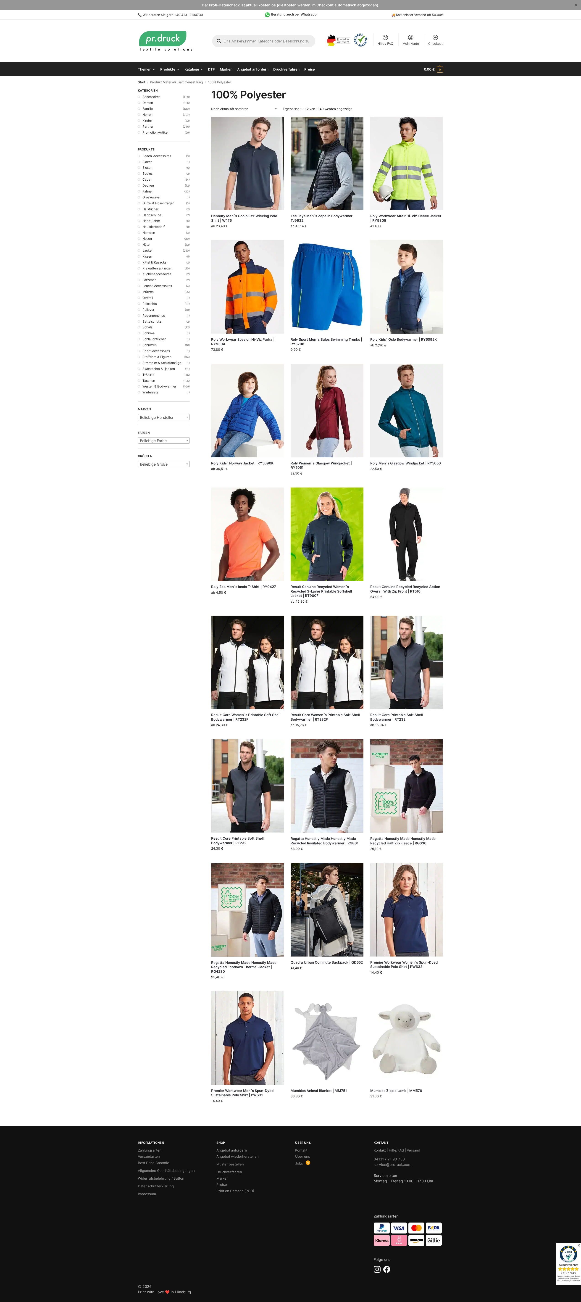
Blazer (147, 162)
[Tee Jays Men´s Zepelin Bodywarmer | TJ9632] (327, 163)
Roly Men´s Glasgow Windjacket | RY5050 (405, 463)
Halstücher (150, 209)
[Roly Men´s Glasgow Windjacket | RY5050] (406, 410)
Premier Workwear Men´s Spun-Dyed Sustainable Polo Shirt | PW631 (242, 1093)
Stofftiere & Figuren (156, 357)
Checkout (435, 43)
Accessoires (151, 97)
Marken (222, 1178)
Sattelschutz (151, 321)
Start (141, 82)
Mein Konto (410, 43)
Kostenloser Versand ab (414, 15)
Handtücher (151, 221)
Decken (148, 185)
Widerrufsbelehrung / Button (161, 1178)
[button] (433, 69)
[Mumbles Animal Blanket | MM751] (327, 1038)
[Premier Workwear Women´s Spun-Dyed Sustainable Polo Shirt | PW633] (406, 909)
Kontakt (301, 1150)
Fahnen (147, 191)
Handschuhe (151, 215)
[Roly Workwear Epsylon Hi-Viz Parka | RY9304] (247, 287)
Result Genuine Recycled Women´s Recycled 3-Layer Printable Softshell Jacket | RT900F (321, 591)
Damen (147, 103)
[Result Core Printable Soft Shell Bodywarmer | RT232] (406, 662)
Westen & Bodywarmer (159, 386)
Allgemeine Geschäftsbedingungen (166, 1170)
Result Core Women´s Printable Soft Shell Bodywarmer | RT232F (245, 717)
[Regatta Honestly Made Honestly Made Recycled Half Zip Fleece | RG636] (406, 786)
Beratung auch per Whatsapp (294, 14)
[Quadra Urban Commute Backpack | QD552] (327, 909)
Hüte (146, 244)
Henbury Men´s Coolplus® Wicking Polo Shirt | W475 (244, 218)
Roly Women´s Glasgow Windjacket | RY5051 (321, 465)
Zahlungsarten (149, 1150)
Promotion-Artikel (155, 132)
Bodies (147, 173)
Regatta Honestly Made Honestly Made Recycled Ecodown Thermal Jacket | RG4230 (243, 967)
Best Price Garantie (153, 1163)
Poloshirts (149, 304)
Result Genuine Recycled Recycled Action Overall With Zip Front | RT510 (405, 589)
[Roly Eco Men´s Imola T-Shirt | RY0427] (247, 534)
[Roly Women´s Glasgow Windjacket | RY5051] (327, 410)
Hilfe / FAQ (385, 43)
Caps (146, 179)
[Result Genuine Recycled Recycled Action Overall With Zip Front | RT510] (406, 534)
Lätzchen (149, 280)
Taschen (148, 380)
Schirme (148, 333)
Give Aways (151, 197)
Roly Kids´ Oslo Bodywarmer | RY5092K (403, 339)
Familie (147, 109)
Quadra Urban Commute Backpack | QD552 (327, 962)
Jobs (299, 1163)
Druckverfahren (229, 1172)
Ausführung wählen (247, 235)
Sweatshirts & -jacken (158, 369)
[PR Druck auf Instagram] (377, 1269)
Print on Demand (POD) (235, 1191)
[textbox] (163, 417)
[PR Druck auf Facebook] (386, 1269)
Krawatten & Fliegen (157, 268)
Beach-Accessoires (156, 156)
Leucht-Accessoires (157, 286)
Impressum (147, 1194)
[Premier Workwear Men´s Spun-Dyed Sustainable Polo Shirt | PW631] (247, 1038)
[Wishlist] (276, 123)
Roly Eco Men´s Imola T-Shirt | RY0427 (243, 587)
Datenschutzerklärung (156, 1186)
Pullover (148, 309)
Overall (147, 298)
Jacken (147, 250)
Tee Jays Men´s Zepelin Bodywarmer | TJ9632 (323, 218)
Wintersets (150, 392)
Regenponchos (153, 315)
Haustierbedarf (153, 227)
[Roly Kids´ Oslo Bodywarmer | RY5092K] (406, 287)
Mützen (148, 292)
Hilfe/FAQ (396, 1150)
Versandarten (149, 1156)
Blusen (147, 167)
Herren (147, 114)
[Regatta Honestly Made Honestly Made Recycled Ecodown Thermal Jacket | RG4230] (247, 910)
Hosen (147, 238)
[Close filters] (191, 91)
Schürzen (149, 345)
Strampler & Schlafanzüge (161, 363)
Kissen (147, 256)
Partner (147, 126)
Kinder (147, 120)
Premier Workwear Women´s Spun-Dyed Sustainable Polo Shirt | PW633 (404, 964)
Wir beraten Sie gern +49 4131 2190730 (173, 15)
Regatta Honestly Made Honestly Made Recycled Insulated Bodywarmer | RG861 (324, 840)
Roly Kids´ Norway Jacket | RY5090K (242, 463)
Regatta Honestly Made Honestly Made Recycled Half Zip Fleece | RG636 (403, 840)
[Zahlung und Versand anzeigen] (408, 1234)
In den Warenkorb (406, 234)
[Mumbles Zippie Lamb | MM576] (406, 1038)
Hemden (148, 233)
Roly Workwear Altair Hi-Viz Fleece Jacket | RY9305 (405, 218)
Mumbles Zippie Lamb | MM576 (396, 1091)
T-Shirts (148, 375)
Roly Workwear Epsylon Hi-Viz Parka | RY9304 (242, 341)
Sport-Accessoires (156, 351)
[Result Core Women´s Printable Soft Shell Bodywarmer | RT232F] (247, 662)
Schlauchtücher (154, 339)
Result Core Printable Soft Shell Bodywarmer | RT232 (396, 717)
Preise (221, 1184)
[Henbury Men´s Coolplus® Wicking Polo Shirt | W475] (247, 163)
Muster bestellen (230, 1164)
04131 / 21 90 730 (389, 1159)
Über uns (302, 1156)
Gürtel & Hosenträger (158, 203)
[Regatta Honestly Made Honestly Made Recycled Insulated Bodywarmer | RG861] (327, 786)
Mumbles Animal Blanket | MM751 (319, 1091)
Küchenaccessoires (156, 274)
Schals (147, 327)
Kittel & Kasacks (154, 262)
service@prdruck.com (392, 1164)
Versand (413, 1150)
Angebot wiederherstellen (237, 1156)
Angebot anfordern (231, 1150)
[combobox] (164, 417)
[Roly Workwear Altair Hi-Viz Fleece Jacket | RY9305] (406, 163)
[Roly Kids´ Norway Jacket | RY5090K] (247, 410)
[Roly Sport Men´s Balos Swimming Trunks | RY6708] (327, 287)
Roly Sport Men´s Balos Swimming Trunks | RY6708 (326, 341)
